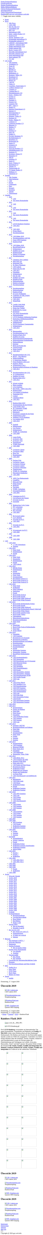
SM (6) (11, 157)
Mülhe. (3, 7)
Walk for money (18, 410)
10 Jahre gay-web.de (19, 935)
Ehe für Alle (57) (14, 27)
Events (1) (12, 96)
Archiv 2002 (13, 905)
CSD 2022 (12, 584)
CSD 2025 (12, 548)
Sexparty (11, 188)
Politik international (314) (17, 46)
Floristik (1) (12, 100)
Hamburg (9, 5)
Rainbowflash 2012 (19, 378)
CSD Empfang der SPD (20, 759)
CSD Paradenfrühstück (20, 657)
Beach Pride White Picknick (22, 600)
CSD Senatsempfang (19, 691)
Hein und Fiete (17, 482)
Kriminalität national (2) (16, 41)
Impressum (4, 1224)
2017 (10, 258)
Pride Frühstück (18, 589)
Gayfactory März (18, 451)
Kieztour (15, 344)
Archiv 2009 (13, 896)
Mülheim (8, 7)
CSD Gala (16, 679)
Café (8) (11, 82)
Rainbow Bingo (18, 363)
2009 (10, 423)
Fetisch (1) (12, 98)
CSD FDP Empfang (19, 688)
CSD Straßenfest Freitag (20, 716)
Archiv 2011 (13, 892)
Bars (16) (12, 68)
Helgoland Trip (17, 263)
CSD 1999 (16, 535)
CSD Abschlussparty (19, 801)
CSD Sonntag (17, 720)
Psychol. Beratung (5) (16, 136)
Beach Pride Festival (19, 595)
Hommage (16, 311)
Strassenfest (16, 559)
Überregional (9, 12)
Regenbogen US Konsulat (21, 638)
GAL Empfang (17, 387)
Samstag (15, 546)
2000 (10, 528)
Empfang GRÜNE (19, 725)
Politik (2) (12, 134)
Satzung (15, 937)
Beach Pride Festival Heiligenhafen (24, 627)
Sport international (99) (16, 55)
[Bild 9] (29, 1099)
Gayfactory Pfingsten (19, 467)
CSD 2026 (12, 543)
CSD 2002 (16, 521)
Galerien (7, 195)
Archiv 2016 (13, 883)
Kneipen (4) (12, 118)
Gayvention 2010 (18, 419)
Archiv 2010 (13, 894)
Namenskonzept (18, 933)
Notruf (7, 976)
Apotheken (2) (13, 64)
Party (10, 186)
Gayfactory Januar (18, 449)
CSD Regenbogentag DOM (21, 675)
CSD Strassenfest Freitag (21, 697)
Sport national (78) (15, 57)
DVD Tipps (12, 971)
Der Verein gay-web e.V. (20, 931)
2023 (10, 211)
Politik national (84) (15, 48)
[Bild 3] (29, 1067)
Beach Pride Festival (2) (20, 580)
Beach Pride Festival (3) (20, 582)
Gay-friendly (17, 951)
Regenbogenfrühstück (20, 620)
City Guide (8, 61)
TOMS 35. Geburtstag (20, 432)
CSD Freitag (17, 797)
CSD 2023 (12, 566)
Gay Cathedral (17, 509)
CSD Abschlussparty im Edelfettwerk (24, 776)
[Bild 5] (29, 1078)
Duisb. (3, 1)
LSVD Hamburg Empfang (21, 224)
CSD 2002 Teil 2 (18, 862)
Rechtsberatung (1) (15, 138)
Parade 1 (15, 853)
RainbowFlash (17, 242)
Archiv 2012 (13, 890)
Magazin (7, 939)
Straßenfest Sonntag (19, 790)
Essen (2, 3)
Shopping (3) (13, 156)
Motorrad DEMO (18, 747)
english (11, 978)
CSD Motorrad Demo (20, 663)
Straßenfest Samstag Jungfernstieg (23, 845)
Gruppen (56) (13, 104)
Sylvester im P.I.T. (18, 500)
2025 (10, 202)
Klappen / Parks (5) (15, 116)
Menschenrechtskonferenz (21, 618)
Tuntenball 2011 (18, 394)
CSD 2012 (16, 380)
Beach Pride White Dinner (21, 611)
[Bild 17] (29, 1142)
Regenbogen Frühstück (20, 639)
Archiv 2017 (13, 881)
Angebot (15, 953)
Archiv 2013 (13, 888)
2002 (10, 514)
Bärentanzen (17, 779)
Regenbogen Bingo (19, 767)
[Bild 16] (13, 1142)
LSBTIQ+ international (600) (18, 43)
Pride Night (16, 550)
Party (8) (11, 132)
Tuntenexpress (17, 469)
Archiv (7, 874)
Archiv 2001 (13, 906)
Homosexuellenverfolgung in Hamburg (25, 367)
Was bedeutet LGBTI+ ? (16, 940)
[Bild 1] (29, 1056)
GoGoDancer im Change (21, 498)
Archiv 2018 (13, 880)
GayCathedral (17, 518)
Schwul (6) (12, 147)
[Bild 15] (29, 1131)
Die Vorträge (17, 958)
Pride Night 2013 (18, 749)
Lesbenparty (13, 184)
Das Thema (16, 957)
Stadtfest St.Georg (18, 251)
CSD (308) (12, 25)
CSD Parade (17, 670)
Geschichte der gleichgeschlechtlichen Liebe (23, 960)
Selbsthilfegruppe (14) (16, 150)
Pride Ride (16, 629)
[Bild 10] (13, 1110)
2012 (10, 371)
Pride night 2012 (18, 763)
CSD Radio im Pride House (21, 765)
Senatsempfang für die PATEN (22, 405)
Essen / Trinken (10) (15, 95)
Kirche (11, 182)
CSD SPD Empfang (19, 793)
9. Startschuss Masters (20, 360)
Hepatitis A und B (18, 928)
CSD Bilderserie (18, 752)
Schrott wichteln (18, 383)
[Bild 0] (13, 1056)
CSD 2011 (16, 399)
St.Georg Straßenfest (19, 294)
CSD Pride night (18, 781)
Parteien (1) (12, 131)
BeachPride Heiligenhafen (21, 654)
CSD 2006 (16, 475)
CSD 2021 (16, 225)
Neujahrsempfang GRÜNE (21, 238)
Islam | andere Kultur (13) (17, 34)
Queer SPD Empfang (19, 240)
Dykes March (17, 231)
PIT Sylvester (17, 510)
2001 (10, 523)
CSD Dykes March (19, 682)
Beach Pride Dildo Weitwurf (22, 598)
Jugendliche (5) (13, 114)
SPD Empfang (17, 822)
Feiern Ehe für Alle (19, 268)
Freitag (15, 736)
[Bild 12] (13, 1121)
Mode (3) (12, 129)
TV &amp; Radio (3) (15, 170)
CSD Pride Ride (18, 695)
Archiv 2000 (13, 908)
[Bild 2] (13, 1067)
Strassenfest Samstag (19, 650)
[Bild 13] (29, 1121)
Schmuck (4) (13, 145)
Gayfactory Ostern (18, 466)
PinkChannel (17, 484)
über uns (3, 1229)
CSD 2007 (16, 457)
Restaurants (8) (13, 141)
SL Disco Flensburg (19, 265)
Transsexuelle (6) (14, 168)
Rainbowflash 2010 (19, 403)
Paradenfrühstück (18, 647)
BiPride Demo (17, 568)
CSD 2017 (16, 270)
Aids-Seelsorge (13, 179)
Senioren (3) (13, 152)
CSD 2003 (16, 512)
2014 (10, 329)
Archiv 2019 (13, 878)
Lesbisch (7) (13, 122)
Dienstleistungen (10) (15, 93)
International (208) (14, 32)
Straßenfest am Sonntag (20, 770)
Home (7, 19)
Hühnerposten (17, 426)
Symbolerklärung (14, 914)
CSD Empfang (17, 636)
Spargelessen (17, 442)
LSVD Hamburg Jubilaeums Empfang (25, 317)
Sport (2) (11, 161)
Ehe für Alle (16, 276)
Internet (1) (12, 111)
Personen (12, 962)
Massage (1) (12, 125)
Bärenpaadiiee (17, 331)
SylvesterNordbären (19, 491)
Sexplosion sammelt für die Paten (23, 414)
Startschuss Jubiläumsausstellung (23, 319)
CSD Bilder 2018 (18, 245)
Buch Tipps (12, 973)
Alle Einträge (13, 62)
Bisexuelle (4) (13, 79)
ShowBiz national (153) (16, 53)
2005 (10, 476)
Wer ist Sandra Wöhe (19, 948)
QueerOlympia (17, 347)
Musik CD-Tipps (14, 974)
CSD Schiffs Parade (19, 677)
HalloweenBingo (18, 358)
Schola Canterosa (18, 840)
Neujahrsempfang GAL (20, 333)
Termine (7, 175)
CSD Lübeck (17, 267)
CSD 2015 (16, 328)
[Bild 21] (29, 1164)
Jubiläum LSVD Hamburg (21, 417)
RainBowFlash (17, 279)
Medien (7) (12, 127)
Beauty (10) (12, 71)
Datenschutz (5, 1226)
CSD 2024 (12, 555)
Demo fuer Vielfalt (19, 308)
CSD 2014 (16, 351)
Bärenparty (16, 412)
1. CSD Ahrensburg (19, 544)
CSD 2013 (16, 369)
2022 (10, 217)
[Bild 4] (13, 1078)
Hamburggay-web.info (15, 14)
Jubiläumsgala (17, 322)
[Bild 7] (29, 1088)
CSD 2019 (12, 632)
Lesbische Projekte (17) (16, 123)
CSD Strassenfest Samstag (21, 700)
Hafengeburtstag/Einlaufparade (22, 338)
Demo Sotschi (17, 349)
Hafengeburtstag (18, 281)
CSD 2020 (16, 229)
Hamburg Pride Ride (19, 761)
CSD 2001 (16, 527)
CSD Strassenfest (18, 659)
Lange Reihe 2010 (18, 406)
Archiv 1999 (13, 910)
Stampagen (12, 944)
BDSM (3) (12, 70)
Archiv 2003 (13, 903)
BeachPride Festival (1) (20, 578)
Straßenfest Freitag (19, 768)
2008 (10, 435)
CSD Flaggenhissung (19, 690)
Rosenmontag (17, 455)
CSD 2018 (12, 656)
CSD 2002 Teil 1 (18, 860)
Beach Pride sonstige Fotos (21, 613)
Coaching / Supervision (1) (17, 86)
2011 (10, 381)
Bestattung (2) (13, 77)
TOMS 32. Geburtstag (20, 471)
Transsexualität (13, 955)
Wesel (3, 10)
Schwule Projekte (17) (16, 148)
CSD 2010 (16, 421)
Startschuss (16, 591)
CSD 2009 (16, 433)
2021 (10, 222)
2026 (10, 197)
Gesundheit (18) (14, 28)
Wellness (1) (13, 172)
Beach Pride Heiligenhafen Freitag (24, 604)
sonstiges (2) (13, 159)
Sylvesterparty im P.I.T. (20, 530)
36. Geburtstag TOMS (20, 408)
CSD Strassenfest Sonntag (21, 702)
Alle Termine (13, 177)
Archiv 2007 (13, 897)
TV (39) (11, 59)
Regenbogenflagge (19, 915)
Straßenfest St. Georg (19, 310)
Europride (16, 501)
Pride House (17, 713)
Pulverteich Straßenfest (20, 473)
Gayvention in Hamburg (20, 392)
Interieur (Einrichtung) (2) (17, 109)
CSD (10, 181)
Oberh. (3, 9)
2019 (10, 234)
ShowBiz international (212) (18, 52)
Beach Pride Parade (19, 596)
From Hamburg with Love (21, 362)
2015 (10, 303)
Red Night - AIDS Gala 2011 (22, 389)
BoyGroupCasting (18, 516)
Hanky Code (17, 923)
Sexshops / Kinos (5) (15, 154)
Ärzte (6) (11, 66)
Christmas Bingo (18, 397)
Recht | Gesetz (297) (15, 50)
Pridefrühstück (17, 552)
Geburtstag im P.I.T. (19, 496)
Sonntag (15, 740)
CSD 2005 (16, 492)
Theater (11, 191)
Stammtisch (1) (13, 165)
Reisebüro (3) (13, 139)
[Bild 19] (29, 1153)
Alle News (12, 23)
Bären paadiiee (17, 385)
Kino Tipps (12, 969)
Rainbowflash (17, 390)
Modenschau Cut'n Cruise (21, 505)
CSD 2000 (16, 532)
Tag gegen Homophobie (20, 200)
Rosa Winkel (17, 919)
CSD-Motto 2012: (18, 758)
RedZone (16, 485)
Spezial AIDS (13, 924)
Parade (15, 553)
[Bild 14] (13, 1131)
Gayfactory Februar (19, 464)
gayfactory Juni (17, 440)
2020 (10, 227)
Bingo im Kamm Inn (19, 346)
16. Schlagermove (18, 374)
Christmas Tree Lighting (20, 260)
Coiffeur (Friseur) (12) (16, 87)
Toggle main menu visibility (12, 16)
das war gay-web (14, 930)
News (6, 21)
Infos (6, 966)
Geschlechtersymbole (19, 917)
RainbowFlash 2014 (19, 335)
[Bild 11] (29, 1110)
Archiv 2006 (13, 899)
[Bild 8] (13, 1099)
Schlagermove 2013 (19, 365)
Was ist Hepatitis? (18, 926)
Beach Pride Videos (19, 614)
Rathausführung (18, 342)
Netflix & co (13, 967)
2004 (10, 494)
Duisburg (8, 1)
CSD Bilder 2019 (18, 236)
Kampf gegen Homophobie (17, 949)
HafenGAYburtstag (19, 254)
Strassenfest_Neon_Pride (21, 754)
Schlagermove (17, 249)
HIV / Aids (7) (13, 105)
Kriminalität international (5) (18, 39)
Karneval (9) (13, 36)
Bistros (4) (12, 80)
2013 (10, 353)
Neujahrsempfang (18, 233)
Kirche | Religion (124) (16, 37)
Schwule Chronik (14, 876)
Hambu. (3, 5)
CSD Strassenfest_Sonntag (21, 672)
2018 (10, 243)
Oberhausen (9, 9)
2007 (10, 448)
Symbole (11, 912)
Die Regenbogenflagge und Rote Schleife (22, 964)
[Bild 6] (13, 1088)
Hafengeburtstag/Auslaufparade (23, 340)
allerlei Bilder (17, 849)
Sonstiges (12, 190)
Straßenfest (16, 587)
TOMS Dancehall (18, 444)
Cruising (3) (12, 89)
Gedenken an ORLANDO (21, 295)
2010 (10, 401)
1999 (10, 534)
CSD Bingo (16, 783)
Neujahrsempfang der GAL (21, 354)
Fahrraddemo (17, 616)
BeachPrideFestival (19, 247)
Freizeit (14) (12, 102)
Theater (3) (12, 166)
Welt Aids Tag (17, 261)
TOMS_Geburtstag (19, 489)
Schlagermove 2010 (19, 415)
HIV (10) (12, 30)
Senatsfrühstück (18, 838)
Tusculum (16, 487)
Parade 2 (15, 854)
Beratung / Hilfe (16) (15, 75)
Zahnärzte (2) (13, 174)
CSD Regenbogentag (19, 686)
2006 (10, 458)
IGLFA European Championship (23, 324)
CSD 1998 (16, 539)
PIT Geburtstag (17, 507)
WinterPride (16, 301)
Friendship (16, 272)
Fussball (15, 424)
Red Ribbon (16, 921)
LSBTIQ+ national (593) (17, 44)
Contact (15, 396)
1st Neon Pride (17, 774)
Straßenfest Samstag (19, 788)
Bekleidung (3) (13, 73)
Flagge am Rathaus (19, 709)
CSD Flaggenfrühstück (20, 668)
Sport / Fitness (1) (14, 163)
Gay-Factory (17, 428)
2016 (10, 286)
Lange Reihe (17, 437)
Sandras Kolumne (14, 946)
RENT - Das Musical (19, 356)
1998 (10, 537)
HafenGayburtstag (18, 283)
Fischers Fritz (17, 460)
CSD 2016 (16, 299)
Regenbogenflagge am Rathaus (22, 641)
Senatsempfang (17, 577)
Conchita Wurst (18, 320)
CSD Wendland (18, 666)
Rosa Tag (16, 453)
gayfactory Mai (17, 439)
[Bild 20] (13, 1164)
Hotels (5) (12, 107)
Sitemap (3, 1227)
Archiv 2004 (13, 901)
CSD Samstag (17, 718)
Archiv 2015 (13, 885)
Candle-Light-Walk (19, 304)
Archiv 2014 (13, 887)
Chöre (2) (12, 84)
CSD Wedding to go (19, 684)
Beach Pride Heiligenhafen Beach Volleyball (27, 609)
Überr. (3, 12)
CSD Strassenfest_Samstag (21, 673)
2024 (10, 206)
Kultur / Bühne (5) (14, 120)
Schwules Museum (15, 942)
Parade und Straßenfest (20, 772)
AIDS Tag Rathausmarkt (20, 478)
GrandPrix (16, 480)
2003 (10, 503)
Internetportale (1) (14, 113)
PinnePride (16, 625)
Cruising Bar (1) (14, 91)
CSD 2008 (16, 446)
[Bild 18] (13, 1153)
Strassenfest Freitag (19, 645)
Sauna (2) (12, 143)
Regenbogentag (18, 643)
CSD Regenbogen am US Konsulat (24, 661)
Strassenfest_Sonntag (19, 652)
